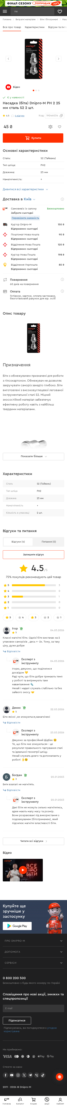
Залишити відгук (33, 554)
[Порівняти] (50, 126)
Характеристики (34, 27)
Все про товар (12, 27)
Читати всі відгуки (31, 841)
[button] (58, 59)
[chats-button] (59, 1077)
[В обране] (59, 126)
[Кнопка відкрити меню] (5, 11)
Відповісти (13, 651)
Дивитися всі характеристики (23, 189)
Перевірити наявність (25, 218)
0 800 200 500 (14, 978)
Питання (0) (49, 541)
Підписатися (17, 1020)
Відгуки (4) (18, 541)
